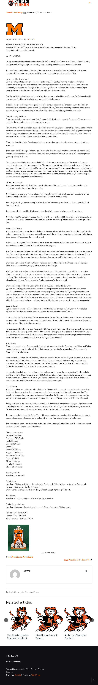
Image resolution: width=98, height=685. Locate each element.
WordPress (35, 675)
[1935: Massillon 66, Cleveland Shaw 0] (14, 29)
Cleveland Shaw (32, 592)
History (19, 13)
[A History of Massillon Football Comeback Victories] (78, 619)
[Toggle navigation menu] (89, 3)
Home (8, 13)
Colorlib (17, 675)
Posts (13, 13)
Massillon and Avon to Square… (47, 636)
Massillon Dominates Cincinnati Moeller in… (18, 636)
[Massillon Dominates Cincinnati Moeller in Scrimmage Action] (20, 619)
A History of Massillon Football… (76, 636)
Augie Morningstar (16, 592)
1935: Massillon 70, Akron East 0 (20, 557)
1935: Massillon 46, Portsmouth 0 (77, 560)
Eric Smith (30, 39)
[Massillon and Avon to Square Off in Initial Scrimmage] (49, 619)
